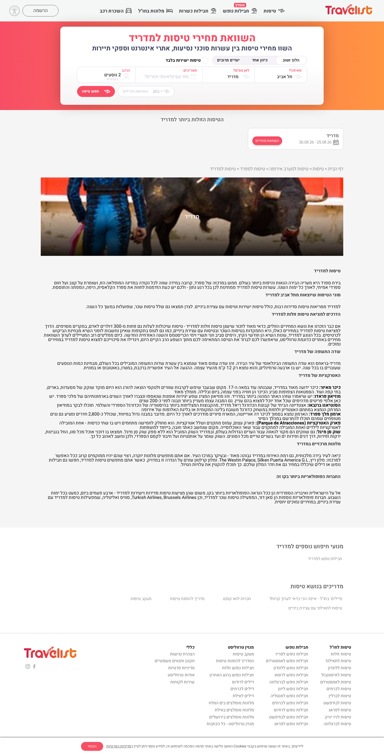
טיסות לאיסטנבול (336, 675)
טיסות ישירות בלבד (183, 60)
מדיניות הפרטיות (118, 746)
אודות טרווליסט (181, 675)
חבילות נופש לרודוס (291, 710)
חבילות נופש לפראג (291, 724)
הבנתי (92, 746)
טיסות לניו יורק (338, 717)
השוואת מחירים (267, 140)
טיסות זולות (341, 654)
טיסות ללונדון (339, 668)
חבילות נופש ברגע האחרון (232, 675)
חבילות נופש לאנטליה (289, 696)
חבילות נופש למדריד (325, 559)
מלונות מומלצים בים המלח (231, 703)
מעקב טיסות (141, 599)
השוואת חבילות (142, 91)
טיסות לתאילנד (338, 661)
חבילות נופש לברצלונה (288, 682)
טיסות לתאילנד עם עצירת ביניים (315, 608)
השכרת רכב (112, 11)
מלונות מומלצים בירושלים (231, 717)
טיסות (270, 11)
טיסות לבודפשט (337, 703)
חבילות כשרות (193, 11)
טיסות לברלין (340, 696)
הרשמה (40, 10)
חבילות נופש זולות (238, 668)
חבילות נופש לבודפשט (288, 717)
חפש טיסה (90, 91)
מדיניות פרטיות (181, 668)
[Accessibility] (14, 10)
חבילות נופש (236, 9)
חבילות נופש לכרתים (290, 703)
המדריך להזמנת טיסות (235, 661)
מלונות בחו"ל (151, 11)
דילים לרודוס (243, 682)
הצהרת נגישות (182, 654)
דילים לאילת (243, 696)
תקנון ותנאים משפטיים (175, 661)
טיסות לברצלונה (337, 724)
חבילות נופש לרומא (291, 675)
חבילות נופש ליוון (293, 689)
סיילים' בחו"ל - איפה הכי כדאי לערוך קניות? (305, 599)
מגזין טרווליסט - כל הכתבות (230, 724)
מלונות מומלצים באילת (234, 710)
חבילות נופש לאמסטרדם (287, 661)
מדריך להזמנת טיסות (187, 599)
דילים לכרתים (242, 689)
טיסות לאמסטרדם (335, 682)
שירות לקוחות (182, 682)
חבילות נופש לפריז (292, 654)
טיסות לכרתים (339, 689)
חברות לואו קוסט (237, 599)
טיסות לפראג (340, 710)
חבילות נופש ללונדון (291, 668)
